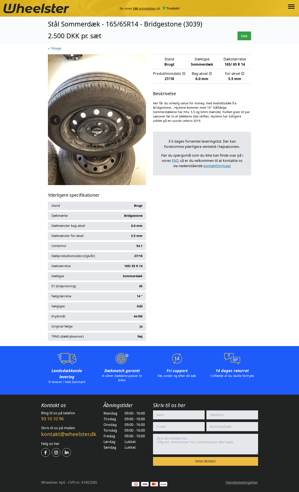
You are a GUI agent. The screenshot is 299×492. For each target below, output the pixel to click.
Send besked (205, 461)
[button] (55, 120)
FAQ (175, 160)
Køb (244, 35)
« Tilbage (54, 48)
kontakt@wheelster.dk (68, 434)
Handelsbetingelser (242, 482)
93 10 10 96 (52, 419)
